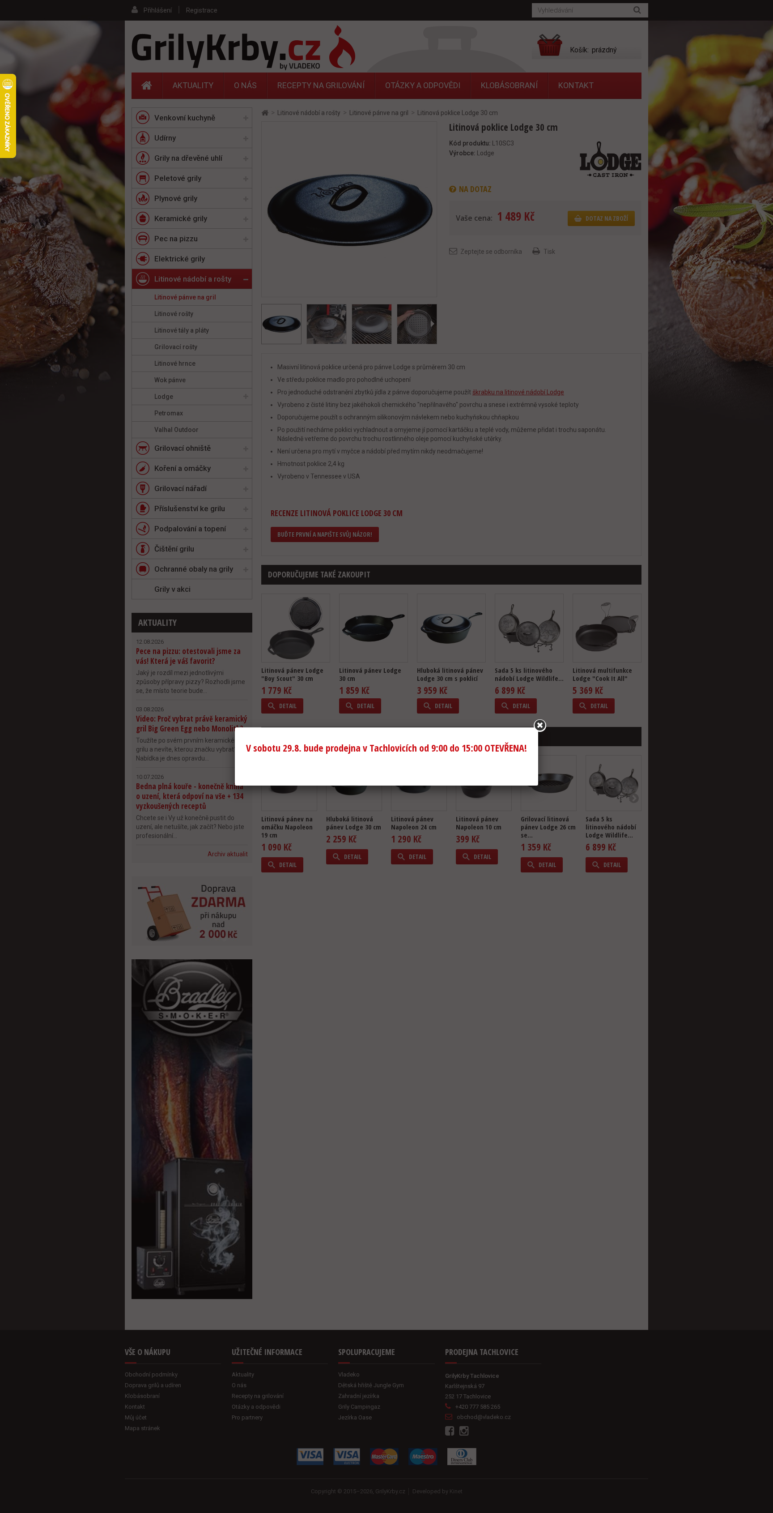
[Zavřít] (540, 725)
